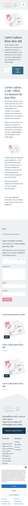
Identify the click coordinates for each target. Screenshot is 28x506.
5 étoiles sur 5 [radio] (23, 261)
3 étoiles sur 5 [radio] (14, 261)
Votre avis (6, 266)
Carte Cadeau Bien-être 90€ (12, 346)
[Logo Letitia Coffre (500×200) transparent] (10, 2)
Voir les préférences (14, 495)
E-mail (5, 291)
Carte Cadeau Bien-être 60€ (12, 385)
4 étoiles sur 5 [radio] (19, 261)
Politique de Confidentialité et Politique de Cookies (6, 501)
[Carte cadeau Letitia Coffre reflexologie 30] (11, 406)
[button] (25, 467)
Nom (4, 283)
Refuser (14, 490)
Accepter (14, 486)
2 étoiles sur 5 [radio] (9, 261)
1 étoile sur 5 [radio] (5, 261)
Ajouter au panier (17, 70)
